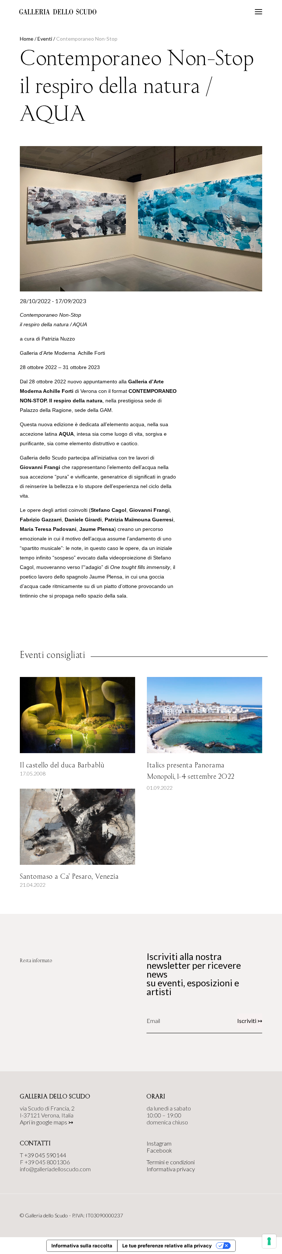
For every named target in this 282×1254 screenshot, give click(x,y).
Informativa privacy (171, 1168)
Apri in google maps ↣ (46, 1122)
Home (26, 39)
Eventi (44, 39)
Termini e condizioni (171, 1161)
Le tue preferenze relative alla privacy (167, 1246)
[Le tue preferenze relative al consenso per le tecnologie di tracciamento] (269, 1241)
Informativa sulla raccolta (81, 1246)
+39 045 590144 (45, 1154)
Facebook (159, 1150)
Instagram (159, 1143)
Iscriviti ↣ (249, 1020)
